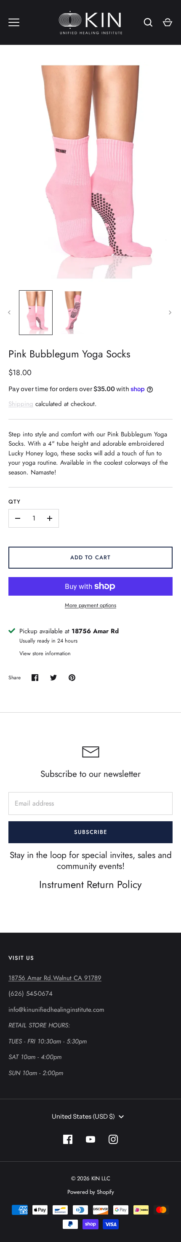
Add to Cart (90, 557)
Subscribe (90, 832)
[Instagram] (113, 1139)
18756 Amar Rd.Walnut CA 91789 (54, 978)
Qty (14, 502)
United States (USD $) (83, 1116)
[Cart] (167, 22)
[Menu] (14, 22)
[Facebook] (68, 1139)
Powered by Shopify (90, 1192)
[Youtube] (90, 1139)
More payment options (90, 605)
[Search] (148, 22)
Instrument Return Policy (90, 884)
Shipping (20, 404)
